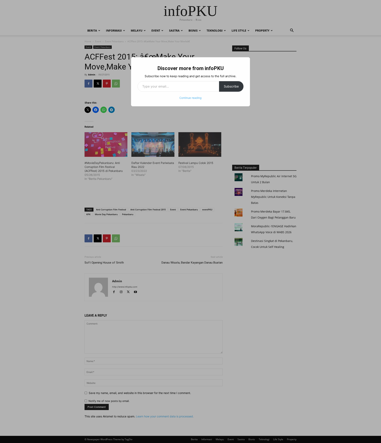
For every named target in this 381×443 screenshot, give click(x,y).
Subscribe (231, 86)
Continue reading (190, 97)
